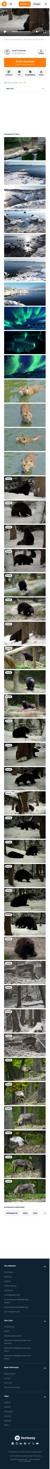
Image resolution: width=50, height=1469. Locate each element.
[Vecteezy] (4, 4)
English (7, 1401)
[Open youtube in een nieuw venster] (36, 1442)
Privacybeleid (34, 1458)
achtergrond (11, 1212)
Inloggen (36, 4)
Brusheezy (8, 1271)
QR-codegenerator (12, 1310)
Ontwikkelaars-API (12, 1294)
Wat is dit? (22, 83)
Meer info (10, 88)
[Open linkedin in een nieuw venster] (20, 1442)
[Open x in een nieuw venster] (32, 1442)
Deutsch (7, 1415)
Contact (7, 1377)
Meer (6, 1424)
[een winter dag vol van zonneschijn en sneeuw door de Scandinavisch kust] (24, 172)
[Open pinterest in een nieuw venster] (24, 1442)
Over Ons (8, 1381)
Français (7, 1419)
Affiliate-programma (13, 1335)
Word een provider (12, 1386)
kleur (25, 1212)
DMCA (6, 1330)
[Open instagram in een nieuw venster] (16, 1442)
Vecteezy (8, 1275)
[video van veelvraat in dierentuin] (24, 487)
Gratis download (25, 62)
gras (35, 1212)
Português (8, 1410)
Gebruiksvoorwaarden (17, 1458)
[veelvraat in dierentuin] (24, 947)
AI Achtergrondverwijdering (16, 1306)
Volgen (41, 53)
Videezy (7, 1280)
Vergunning (9, 1325)
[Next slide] (40, 1212)
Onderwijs (8, 1289)
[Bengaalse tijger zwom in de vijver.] (24, 390)
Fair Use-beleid (24, 1460)
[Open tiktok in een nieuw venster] (28, 1442)
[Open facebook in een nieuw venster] (12, 1442)
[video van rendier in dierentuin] (24, 1068)
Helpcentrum (9, 1372)
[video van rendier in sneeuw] (24, 971)
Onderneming (10, 1284)
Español (7, 1406)
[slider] (21, 31)
